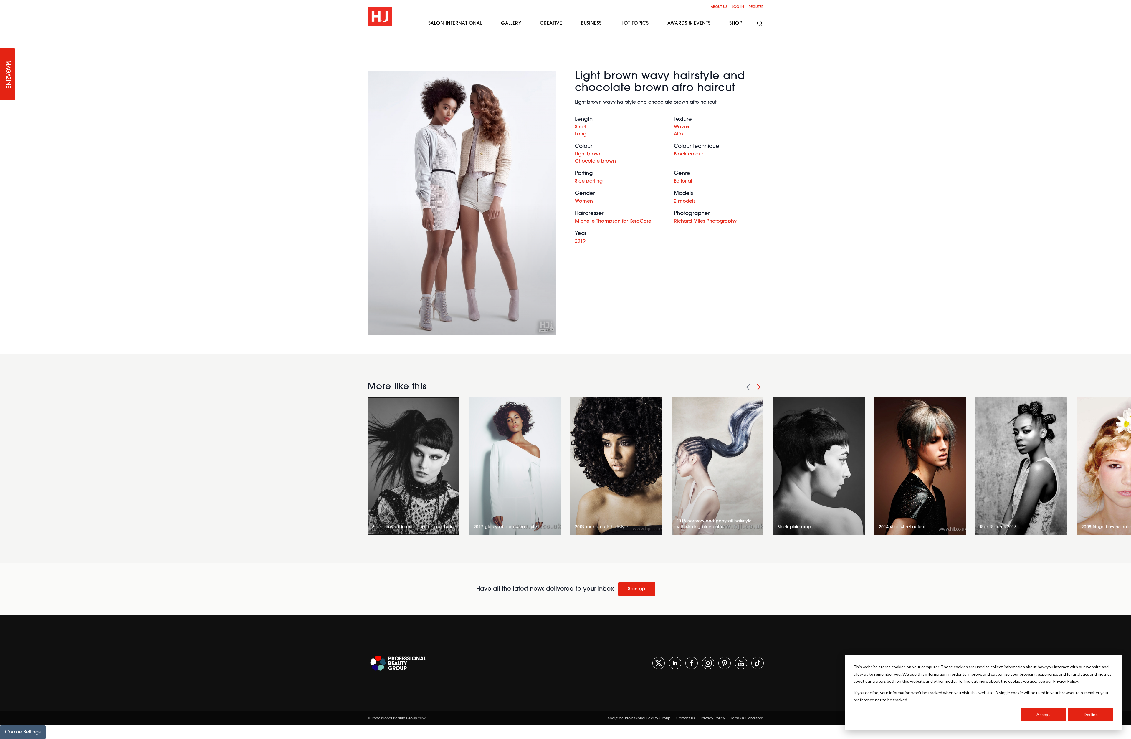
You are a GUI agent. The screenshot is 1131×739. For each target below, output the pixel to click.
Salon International (455, 23)
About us (719, 7)
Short (580, 127)
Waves (681, 127)
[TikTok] (757, 663)
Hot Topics (634, 23)
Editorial (683, 181)
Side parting (589, 181)
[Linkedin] (675, 663)
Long (580, 134)
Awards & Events (688, 23)
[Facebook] (691, 663)
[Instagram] (708, 663)
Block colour (688, 154)
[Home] (380, 16)
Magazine (7, 74)
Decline (1091, 714)
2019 (580, 241)
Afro (678, 134)
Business (591, 23)
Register (756, 7)
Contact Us (685, 718)
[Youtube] (741, 663)
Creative (551, 23)
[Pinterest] (724, 663)
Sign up (636, 589)
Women (584, 201)
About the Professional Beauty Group (638, 718)
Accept (1043, 714)
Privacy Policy (713, 718)
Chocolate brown (595, 161)
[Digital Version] (4, 36)
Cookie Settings (23, 732)
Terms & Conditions (747, 718)
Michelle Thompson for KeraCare (613, 221)
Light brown (588, 154)
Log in (738, 7)
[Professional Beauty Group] (398, 663)
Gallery (511, 23)
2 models (684, 201)
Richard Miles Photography (705, 221)
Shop (735, 23)
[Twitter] (658, 663)
